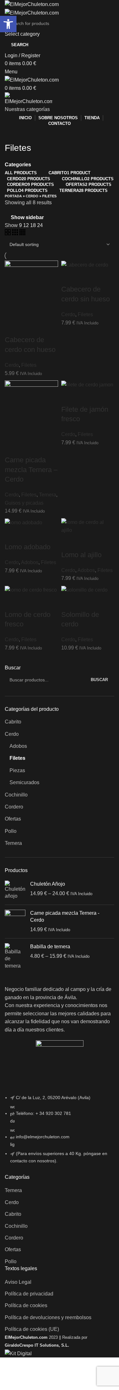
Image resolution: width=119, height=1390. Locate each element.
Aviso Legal (18, 1282)
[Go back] (13, 134)
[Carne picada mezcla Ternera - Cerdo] (15, 921)
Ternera (13, 843)
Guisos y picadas (24, 503)
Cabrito (13, 721)
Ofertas (13, 818)
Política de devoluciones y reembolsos (48, 1317)
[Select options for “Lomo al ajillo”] (69, 542)
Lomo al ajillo (81, 555)
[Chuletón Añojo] (15, 890)
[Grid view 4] (22, 233)
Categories (18, 164)
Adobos (18, 746)
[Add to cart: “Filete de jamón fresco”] (69, 397)
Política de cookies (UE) (32, 1329)
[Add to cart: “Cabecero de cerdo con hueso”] (13, 327)
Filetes (17, 758)
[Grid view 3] (15, 233)
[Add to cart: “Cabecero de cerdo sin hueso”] (69, 277)
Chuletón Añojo (47, 884)
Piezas (17, 770)
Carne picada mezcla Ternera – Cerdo (31, 469)
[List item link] (59, 1132)
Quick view (30, 327)
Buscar (13, 667)
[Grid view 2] (8, 233)
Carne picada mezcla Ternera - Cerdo (64, 916)
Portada (13, 196)
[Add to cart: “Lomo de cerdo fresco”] (13, 602)
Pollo (11, 831)
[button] (8, 24)
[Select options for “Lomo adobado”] (13, 534)
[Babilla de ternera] (15, 956)
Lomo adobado (27, 547)
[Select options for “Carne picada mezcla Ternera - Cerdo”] (13, 447)
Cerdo (12, 734)
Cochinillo (16, 794)
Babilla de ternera (50, 946)
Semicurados (24, 782)
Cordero (14, 806)
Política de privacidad (29, 1293)
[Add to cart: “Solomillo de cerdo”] (69, 602)
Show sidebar (27, 217)
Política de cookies (26, 1305)
